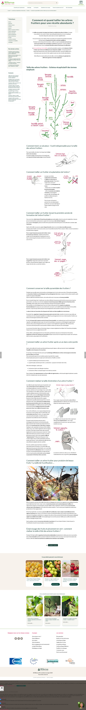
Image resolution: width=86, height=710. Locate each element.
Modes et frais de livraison (62, 638)
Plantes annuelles (11, 32)
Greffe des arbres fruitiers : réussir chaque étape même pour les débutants (13, 52)
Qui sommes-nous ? (36, 636)
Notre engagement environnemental (40, 644)
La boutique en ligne (61, 640)
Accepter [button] (21, 685)
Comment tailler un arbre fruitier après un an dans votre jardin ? (14, 92)
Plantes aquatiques (12, 31)
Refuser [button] (1, 685)
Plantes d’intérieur (12, 36)
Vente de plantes (36, 642)
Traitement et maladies (13, 40)
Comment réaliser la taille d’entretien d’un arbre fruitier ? (14, 96)
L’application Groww (61, 642)
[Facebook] (15, 638)
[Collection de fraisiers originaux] (70, 568)
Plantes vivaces (11, 25)
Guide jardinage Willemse (62, 646)
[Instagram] (18, 638)
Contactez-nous (60, 650)
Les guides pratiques (61, 644)
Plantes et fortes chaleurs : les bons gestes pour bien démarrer (14, 56)
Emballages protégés (37, 648)
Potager (10, 37)
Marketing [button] (2, 705)
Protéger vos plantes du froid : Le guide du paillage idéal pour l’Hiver (14, 59)
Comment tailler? (53, 545)
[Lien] (7, 2)
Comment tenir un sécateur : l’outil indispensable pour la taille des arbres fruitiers (14, 80)
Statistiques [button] (2, 701)
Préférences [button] (10, 685)
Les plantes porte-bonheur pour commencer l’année (13, 66)
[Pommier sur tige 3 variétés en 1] (52, 568)
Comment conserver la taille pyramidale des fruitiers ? (14, 90)
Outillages (10, 42)
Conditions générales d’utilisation (39, 677)
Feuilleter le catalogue (61, 648)
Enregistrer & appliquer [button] (4, 709)
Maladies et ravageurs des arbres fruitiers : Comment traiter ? (70, 620)
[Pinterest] (21, 638)
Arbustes (10, 23)
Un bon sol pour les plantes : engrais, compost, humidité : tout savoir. (52, 621)
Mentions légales (50, 677)
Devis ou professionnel (61, 652)
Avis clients (34, 640)
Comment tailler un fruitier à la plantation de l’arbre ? (14, 83)
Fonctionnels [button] (2, 698)
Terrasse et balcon (12, 39)
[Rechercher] (56, 3)
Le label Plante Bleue (37, 646)
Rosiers (9, 28)
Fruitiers (10, 26)
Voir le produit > (37, 584)
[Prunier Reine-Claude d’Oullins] (34, 568)
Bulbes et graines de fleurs (13, 29)
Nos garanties (59, 636)
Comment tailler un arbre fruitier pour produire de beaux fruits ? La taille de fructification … (14, 100)
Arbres (9, 21)
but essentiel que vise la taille (40, 48)
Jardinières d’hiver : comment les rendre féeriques (14, 63)
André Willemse (36, 638)
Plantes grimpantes (12, 34)
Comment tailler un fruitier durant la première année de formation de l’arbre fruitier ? (14, 86)
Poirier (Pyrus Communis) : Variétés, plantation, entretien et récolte (34, 621)
